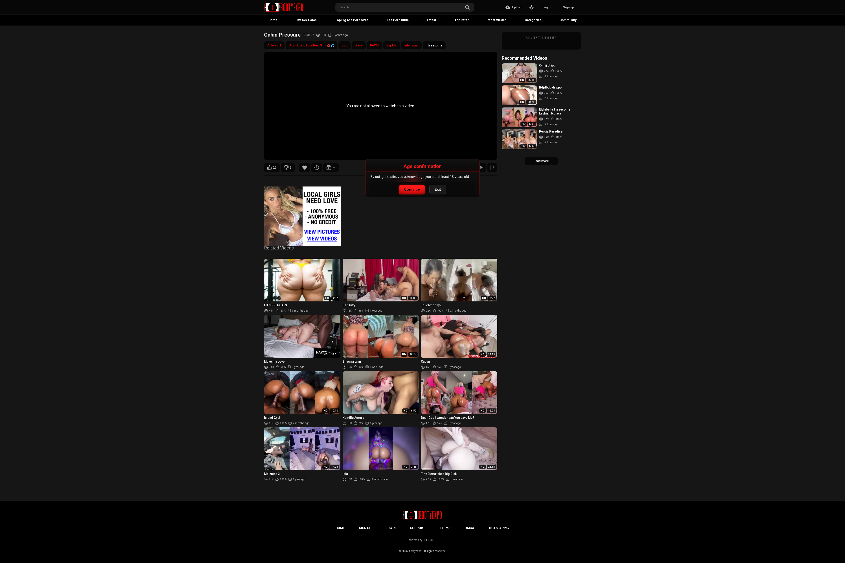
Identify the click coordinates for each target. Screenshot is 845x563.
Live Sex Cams (306, 20)
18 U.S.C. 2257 (499, 528)
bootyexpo (415, 551)
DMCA (469, 528)
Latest (431, 20)
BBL (344, 45)
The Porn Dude (398, 20)
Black (358, 45)
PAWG (374, 45)
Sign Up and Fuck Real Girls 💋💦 (311, 45)
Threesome (434, 45)
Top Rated (461, 20)
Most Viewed (497, 20)
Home (272, 20)
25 (274, 167)
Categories (533, 20)
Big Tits (391, 45)
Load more (541, 161)
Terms (445, 528)
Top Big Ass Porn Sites (351, 20)
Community (568, 20)
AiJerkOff (274, 45)
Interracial (411, 45)
